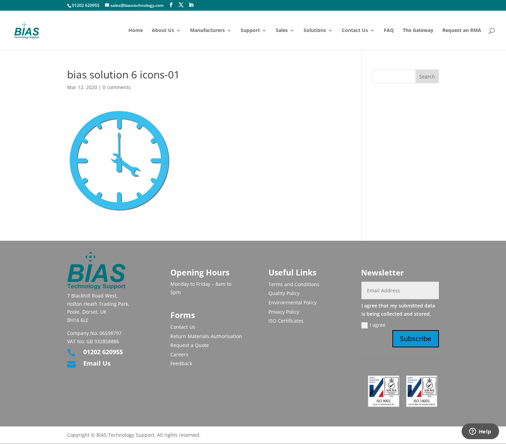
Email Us (96, 363)
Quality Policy (283, 293)
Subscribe (415, 338)
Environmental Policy (292, 302)
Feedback (181, 363)
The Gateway (418, 30)
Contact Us (355, 30)
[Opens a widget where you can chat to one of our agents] (480, 432)
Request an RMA (461, 30)
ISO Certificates (286, 320)
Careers (179, 354)
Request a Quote (189, 345)
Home (135, 30)
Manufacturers (207, 30)
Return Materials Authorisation (206, 336)
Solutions (315, 30)
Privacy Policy (283, 311)
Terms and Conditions (293, 284)
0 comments (117, 87)
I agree (378, 325)
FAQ (389, 30)
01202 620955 (85, 5)
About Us (163, 30)
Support (250, 30)
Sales (282, 30)
